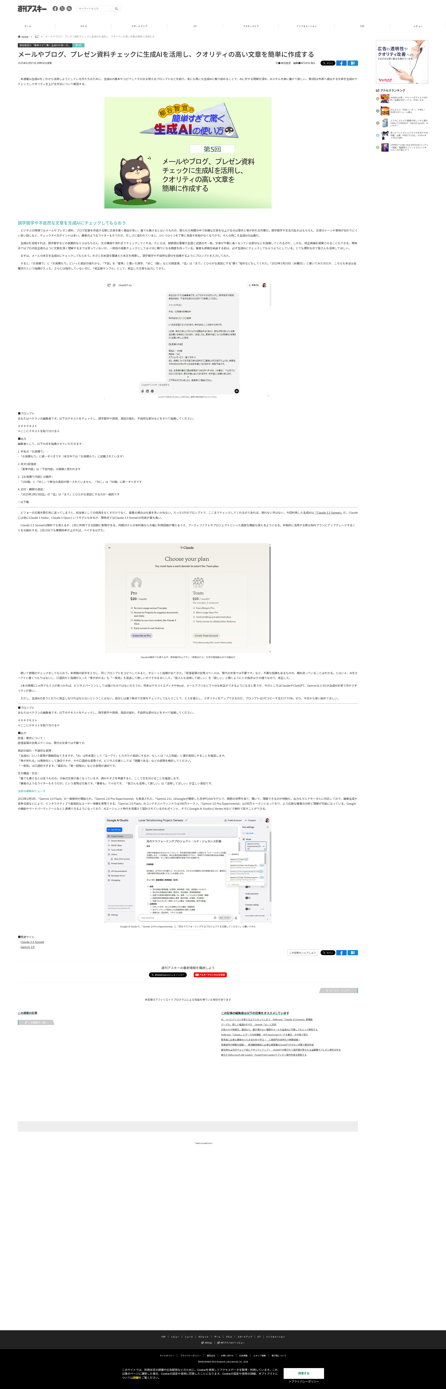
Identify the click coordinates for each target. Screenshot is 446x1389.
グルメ (27, 26)
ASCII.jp (208, 1342)
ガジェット (203, 1336)
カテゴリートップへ (340, 990)
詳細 (136, 1377)
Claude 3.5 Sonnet (32, 942)
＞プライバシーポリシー (304, 1381)
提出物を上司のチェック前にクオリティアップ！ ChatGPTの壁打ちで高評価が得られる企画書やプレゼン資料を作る (281, 1050)
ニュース (418, 26)
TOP (306, 26)
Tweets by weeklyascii (204, 1143)
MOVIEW (305, 63)
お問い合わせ (227, 1355)
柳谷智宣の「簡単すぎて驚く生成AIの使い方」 (45, 45)
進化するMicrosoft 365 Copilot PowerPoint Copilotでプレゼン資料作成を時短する (264, 1055)
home (24, 36)
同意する (303, 1373)
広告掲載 (243, 1355)
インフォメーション (251, 26)
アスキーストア (195, 26)
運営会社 (211, 1355)
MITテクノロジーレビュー (233, 1342)
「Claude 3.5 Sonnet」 (328, 512)
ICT (139, 26)
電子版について (279, 1355)
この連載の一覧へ (38, 1022)
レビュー (362, 26)
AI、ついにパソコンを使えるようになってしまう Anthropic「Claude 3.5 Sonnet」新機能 (267, 1019)
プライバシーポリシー (190, 1355)
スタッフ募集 (259, 1355)
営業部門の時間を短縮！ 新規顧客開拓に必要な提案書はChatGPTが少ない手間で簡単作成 (267, 1044)
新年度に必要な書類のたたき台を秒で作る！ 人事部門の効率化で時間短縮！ (260, 1039)
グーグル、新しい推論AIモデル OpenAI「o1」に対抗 (248, 1024)
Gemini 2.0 (27, 947)
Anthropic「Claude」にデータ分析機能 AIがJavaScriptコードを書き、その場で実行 (264, 1034)
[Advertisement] (364, 9)
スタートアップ (83, 26)
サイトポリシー (167, 1355)
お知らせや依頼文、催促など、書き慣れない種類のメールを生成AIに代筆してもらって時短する (269, 1029)
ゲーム (217, 1336)
